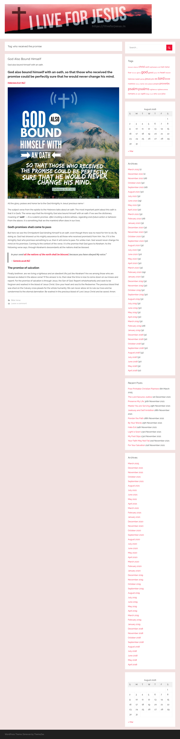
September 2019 (136, 294)
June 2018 (133, 361)
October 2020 (134, 236)
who (155, 94)
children (135, 67)
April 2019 (132, 317)
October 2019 (134, 290)
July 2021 (132, 196)
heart (162, 72)
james (142, 79)
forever (134, 73)
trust (151, 94)
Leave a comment (19, 303)
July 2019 (132, 303)
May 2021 (132, 205)
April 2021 (132, 209)
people (156, 84)
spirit (143, 94)
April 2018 (132, 370)
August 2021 (134, 192)
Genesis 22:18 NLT (21, 261)
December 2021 (135, 174)
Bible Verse (16, 300)
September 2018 (136, 348)
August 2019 (134, 299)
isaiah (137, 79)
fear (129, 73)
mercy (137, 84)
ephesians (154, 67)
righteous (153, 89)
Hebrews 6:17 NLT (16, 83)
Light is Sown (134, 432)
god (144, 72)
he (159, 73)
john (152, 79)
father (167, 67)
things (148, 94)
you (163, 93)
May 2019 (132, 312)
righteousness (162, 89)
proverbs (164, 83)
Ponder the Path (136, 418)
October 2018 (134, 343)
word (159, 94)
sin (136, 94)
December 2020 (135, 227)
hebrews (131, 79)
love (167, 78)
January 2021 (134, 223)
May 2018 (132, 366)
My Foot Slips (134, 436)
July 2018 (132, 357)
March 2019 (133, 321)
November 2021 (135, 178)
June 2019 (133, 308)
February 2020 (135, 272)
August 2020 (134, 245)
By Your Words (135, 423)
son (139, 94)
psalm (133, 89)
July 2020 (132, 250)
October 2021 (134, 183)
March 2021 (133, 214)
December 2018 (135, 335)
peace (150, 84)
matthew (131, 84)
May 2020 (132, 259)
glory (139, 73)
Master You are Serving (139, 406)
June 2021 (132, 200)
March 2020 (133, 268)
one (146, 84)
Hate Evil (132, 427)
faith (162, 67)
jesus (148, 78)
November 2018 (135, 339)
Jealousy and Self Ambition (141, 410)
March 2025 (133, 169)
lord (161, 78)
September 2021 (136, 187)
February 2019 (134, 326)
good (150, 72)
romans (131, 94)
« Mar (130, 151)
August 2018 (134, 352)
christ (142, 66)
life (156, 79)
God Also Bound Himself (24, 59)
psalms (143, 89)
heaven (168, 73)
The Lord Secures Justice (140, 397)
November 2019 (135, 285)
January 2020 (134, 276)
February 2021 (134, 218)
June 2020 (133, 254)
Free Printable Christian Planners (143, 388)
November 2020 (135, 232)
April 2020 (132, 263)
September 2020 (136, 241)
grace (155, 73)
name (142, 84)
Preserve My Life (136, 401)
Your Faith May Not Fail (139, 440)
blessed (130, 67)
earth (147, 67)
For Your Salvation (136, 445)
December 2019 (135, 281)
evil (159, 67)
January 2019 (134, 330)
